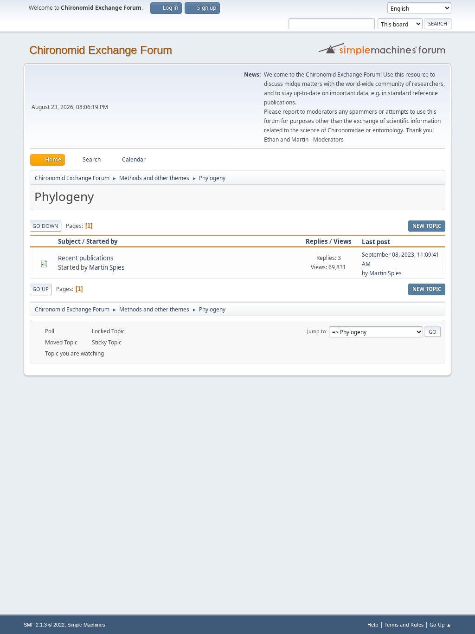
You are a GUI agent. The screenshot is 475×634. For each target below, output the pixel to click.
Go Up (40, 288)
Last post (376, 242)
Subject (69, 241)
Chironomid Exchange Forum (100, 50)
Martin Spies (106, 267)
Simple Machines (86, 625)
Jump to (316, 331)
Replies (317, 241)
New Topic (426, 225)
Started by (102, 241)
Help (373, 624)
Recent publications (85, 258)
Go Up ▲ (440, 624)
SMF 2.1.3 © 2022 (44, 625)
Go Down (45, 225)
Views (343, 241)
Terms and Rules (404, 624)
